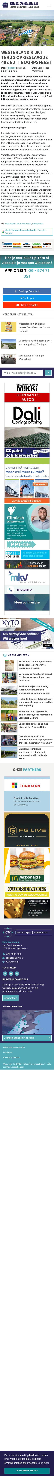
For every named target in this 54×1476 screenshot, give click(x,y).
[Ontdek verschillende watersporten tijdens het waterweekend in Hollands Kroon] (9, 752)
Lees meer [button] (43, 1463)
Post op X (28, 298)
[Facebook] (5, 973)
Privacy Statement (11, 1057)
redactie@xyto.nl (14, 958)
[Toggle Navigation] (48, 5)
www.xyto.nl (12, 961)
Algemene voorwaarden (14, 1047)
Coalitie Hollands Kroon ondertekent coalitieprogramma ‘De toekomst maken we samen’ (35, 739)
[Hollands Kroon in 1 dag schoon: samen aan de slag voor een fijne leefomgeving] (9, 702)
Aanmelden (10, 997)
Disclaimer (8, 1052)
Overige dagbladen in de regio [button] (19, 1037)
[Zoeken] (48, 373)
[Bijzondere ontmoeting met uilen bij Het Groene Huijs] (9, 727)
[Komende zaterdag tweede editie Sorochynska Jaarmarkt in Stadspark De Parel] (9, 715)
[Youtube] (11, 973)
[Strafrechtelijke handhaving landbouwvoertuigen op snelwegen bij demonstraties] (9, 690)
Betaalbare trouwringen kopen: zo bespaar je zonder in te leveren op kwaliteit (35, 664)
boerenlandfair (24, 223)
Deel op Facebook (29, 291)
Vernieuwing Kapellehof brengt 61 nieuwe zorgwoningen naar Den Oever (35, 677)
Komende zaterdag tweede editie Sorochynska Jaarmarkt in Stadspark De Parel (35, 714)
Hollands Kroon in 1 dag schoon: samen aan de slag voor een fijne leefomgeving (36, 702)
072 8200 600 (13, 954)
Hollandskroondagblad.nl (24, 3)
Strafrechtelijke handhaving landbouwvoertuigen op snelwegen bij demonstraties (34, 689)
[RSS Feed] (17, 973)
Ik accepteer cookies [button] (27, 1470)
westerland (10, 223)
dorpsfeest (37, 223)
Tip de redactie (29, 304)
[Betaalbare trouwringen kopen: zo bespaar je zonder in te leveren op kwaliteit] (9, 665)
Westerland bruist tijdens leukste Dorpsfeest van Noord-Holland (34, 327)
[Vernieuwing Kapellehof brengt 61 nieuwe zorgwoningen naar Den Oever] (9, 677)
